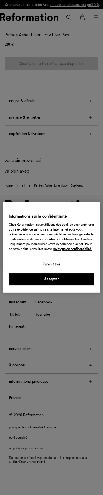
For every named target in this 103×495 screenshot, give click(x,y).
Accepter (51, 279)
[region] (51, 247)
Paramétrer (51, 264)
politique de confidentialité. (72, 249)
